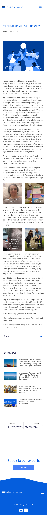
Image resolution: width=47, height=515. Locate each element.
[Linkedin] (26, 510)
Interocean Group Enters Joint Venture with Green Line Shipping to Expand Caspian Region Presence (30, 363)
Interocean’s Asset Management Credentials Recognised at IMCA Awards (30, 389)
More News (10, 352)
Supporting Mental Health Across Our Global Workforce (30, 402)
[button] (40, 7)
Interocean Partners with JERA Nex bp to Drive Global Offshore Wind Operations (30, 376)
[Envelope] (21, 510)
